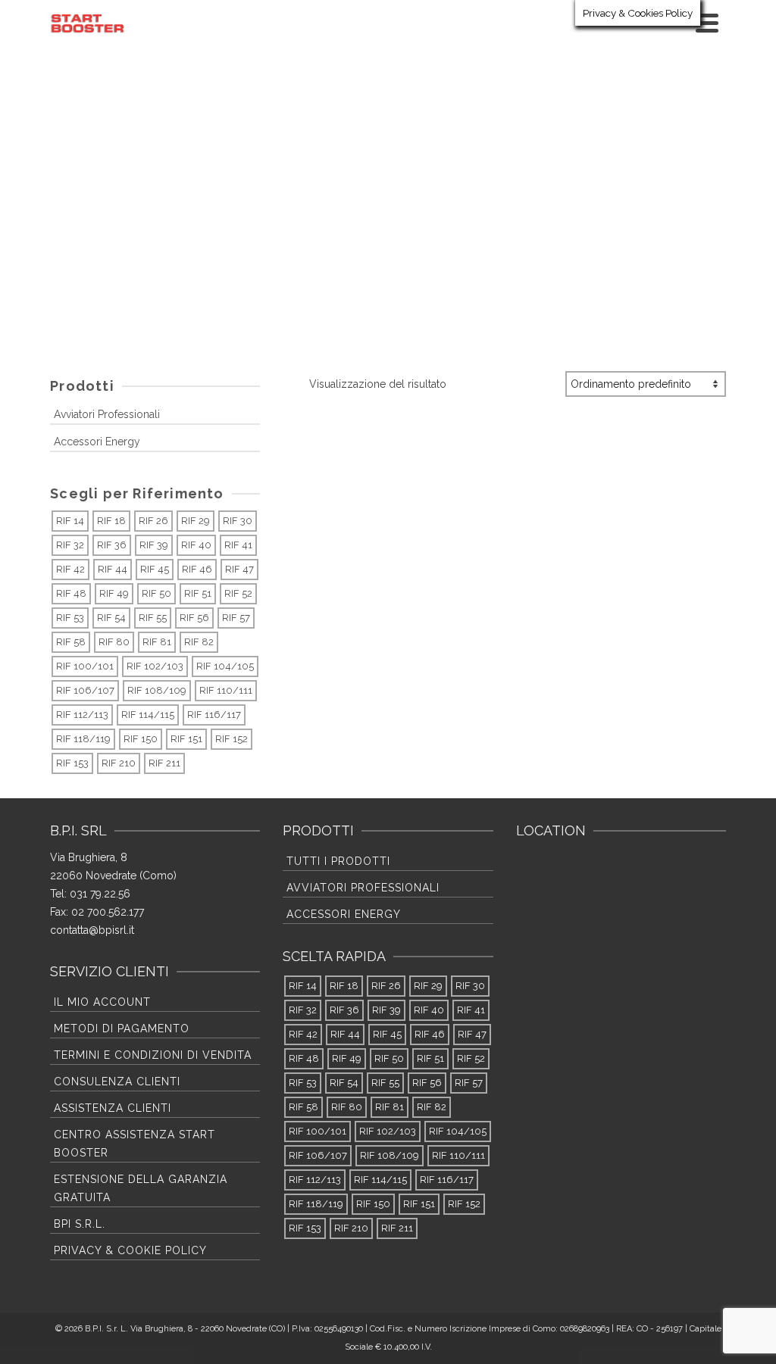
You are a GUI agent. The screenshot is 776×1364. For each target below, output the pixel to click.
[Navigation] (707, 22)
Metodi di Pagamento (121, 1028)
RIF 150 (141, 738)
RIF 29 (195, 520)
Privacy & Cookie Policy (130, 1250)
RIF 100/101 (85, 666)
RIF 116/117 (214, 714)
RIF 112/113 (82, 714)
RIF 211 (164, 763)
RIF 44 (112, 569)
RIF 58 (71, 642)
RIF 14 (70, 520)
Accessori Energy (97, 441)
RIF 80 (114, 642)
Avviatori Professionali (107, 414)
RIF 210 (119, 763)
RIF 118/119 (83, 738)
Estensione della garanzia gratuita (140, 1188)
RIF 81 (156, 642)
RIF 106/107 (85, 690)
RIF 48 (71, 593)
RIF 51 (197, 593)
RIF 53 (70, 617)
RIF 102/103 (155, 666)
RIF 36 (112, 545)
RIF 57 (236, 617)
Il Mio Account (102, 1002)
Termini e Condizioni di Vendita (153, 1055)
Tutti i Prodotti (338, 861)
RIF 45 (154, 569)
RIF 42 (70, 569)
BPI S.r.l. (79, 1224)
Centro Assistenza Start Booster (134, 1143)
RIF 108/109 (156, 690)
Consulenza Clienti (117, 1081)
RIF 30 (237, 520)
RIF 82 (199, 642)
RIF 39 (153, 545)
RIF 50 (156, 593)
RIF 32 (70, 545)
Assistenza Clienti (112, 1108)
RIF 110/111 (225, 690)
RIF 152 (231, 738)
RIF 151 (186, 738)
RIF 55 (153, 617)
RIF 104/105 (225, 666)
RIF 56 (194, 617)
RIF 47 (239, 569)
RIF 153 (72, 763)
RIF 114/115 (147, 714)
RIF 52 (238, 593)
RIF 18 (111, 520)
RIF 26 (153, 520)
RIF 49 (114, 593)
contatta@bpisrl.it (92, 930)
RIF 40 (196, 545)
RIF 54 (111, 617)
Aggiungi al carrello (374, 654)
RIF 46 (197, 569)
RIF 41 (238, 545)
